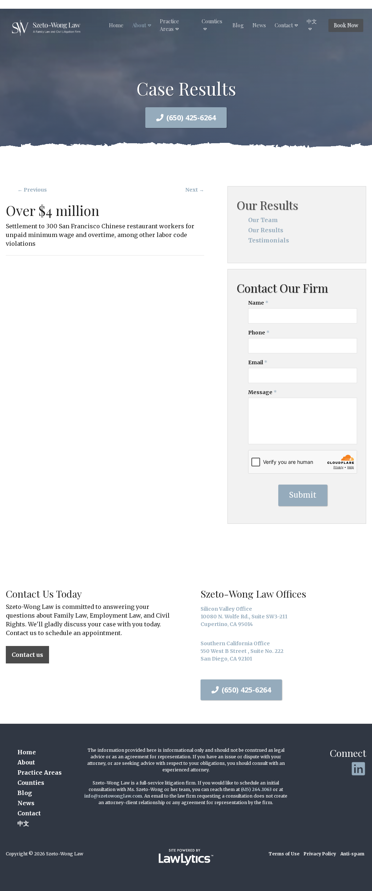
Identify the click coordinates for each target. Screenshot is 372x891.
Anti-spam (352, 853)
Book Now (346, 25)
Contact (284, 25)
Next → (194, 189)
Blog (238, 25)
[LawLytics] (186, 857)
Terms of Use (283, 853)
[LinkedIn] (358, 769)
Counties (212, 21)
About (139, 25)
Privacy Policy (320, 853)
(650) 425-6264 (191, 118)
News (259, 25)
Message (262, 392)
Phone (259, 332)
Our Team (263, 220)
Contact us (27, 654)
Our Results (267, 205)
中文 (312, 21)
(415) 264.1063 (256, 789)
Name (258, 303)
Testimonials (268, 240)
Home (116, 25)
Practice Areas (169, 25)
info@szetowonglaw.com (113, 796)
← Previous (32, 189)
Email (257, 362)
